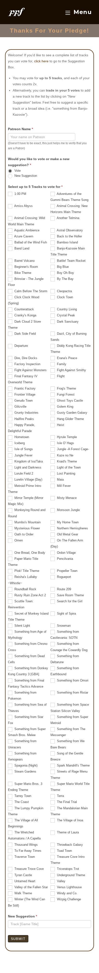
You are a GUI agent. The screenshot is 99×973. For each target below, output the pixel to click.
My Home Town (67, 522)
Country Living (66, 309)
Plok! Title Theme (26, 571)
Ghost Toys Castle (69, 400)
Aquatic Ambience (26, 230)
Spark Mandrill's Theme (73, 765)
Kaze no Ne (64, 455)
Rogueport (63, 577)
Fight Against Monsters (30, 370)
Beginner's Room (25, 267)
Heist (60, 425)
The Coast (21, 802)
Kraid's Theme (66, 461)
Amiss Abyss (23, 206)
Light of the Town (68, 467)
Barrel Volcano (24, 261)
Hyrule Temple (66, 437)
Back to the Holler (69, 236)
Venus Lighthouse (69, 887)
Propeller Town (66, 571)
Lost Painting (65, 473)
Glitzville (19, 406)
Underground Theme (70, 875)
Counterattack (23, 309)
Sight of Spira (66, 613)
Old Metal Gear (67, 534)
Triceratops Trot (67, 869)
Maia (60, 479)
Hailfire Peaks (23, 419)
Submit (18, 939)
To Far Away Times (27, 850)
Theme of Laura (67, 832)
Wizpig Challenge (68, 899)
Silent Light (21, 625)
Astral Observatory (69, 230)
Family (61, 364)
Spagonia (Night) (25, 765)
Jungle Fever (22, 455)
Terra (60, 796)
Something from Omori (72, 680)
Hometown (21, 437)
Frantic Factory (24, 388)
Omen (18, 540)
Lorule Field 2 (23, 473)
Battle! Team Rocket (71, 261)
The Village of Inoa (69, 820)
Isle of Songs (23, 449)
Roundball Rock (24, 589)
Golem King (64, 406)
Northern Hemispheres (72, 528)
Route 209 (63, 589)
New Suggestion (25, 176)
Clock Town (64, 297)
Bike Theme (22, 273)
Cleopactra (64, 291)
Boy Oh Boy (65, 273)
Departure (20, 346)
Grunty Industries (25, 412)
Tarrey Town (22, 796)
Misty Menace (66, 498)
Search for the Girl (69, 601)
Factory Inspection (26, 364)
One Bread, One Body (29, 552)
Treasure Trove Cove (28, 869)
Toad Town (64, 850)
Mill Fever (63, 486)
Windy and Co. (66, 893)
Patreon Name (20, 129)
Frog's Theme (66, 388)
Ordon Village (66, 552)
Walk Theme (22, 893)
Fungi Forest (65, 394)
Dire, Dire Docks (25, 358)
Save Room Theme (70, 595)
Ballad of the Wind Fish (30, 242)
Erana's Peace (66, 358)
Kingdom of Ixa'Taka (28, 461)
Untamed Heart (24, 881)
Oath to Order (23, 534)
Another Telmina (67, 218)
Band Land (21, 248)
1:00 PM (19, 194)
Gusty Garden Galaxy (71, 412)
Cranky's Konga (24, 315)
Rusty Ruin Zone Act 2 (29, 595)
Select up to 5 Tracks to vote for (35, 187)
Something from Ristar (72, 692)
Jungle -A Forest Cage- (72, 449)
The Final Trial (66, 802)
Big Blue (62, 267)
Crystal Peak (65, 315)
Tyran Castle (22, 875)
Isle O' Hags (65, 443)
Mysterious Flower (26, 528)
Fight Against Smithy (71, 370)
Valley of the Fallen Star (30, 887)
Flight (60, 376)
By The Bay (65, 279)
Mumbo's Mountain (27, 522)
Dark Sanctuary (67, 321)
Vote (17, 171)
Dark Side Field (24, 333)
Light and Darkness (27, 467)
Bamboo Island (67, 242)
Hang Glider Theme (70, 419)
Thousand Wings (25, 844)
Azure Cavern (23, 236)
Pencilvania (64, 559)
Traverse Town (24, 857)
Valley (60, 881)
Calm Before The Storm (30, 291)
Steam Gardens (24, 771)
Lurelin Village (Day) (27, 479)
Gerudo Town (23, 400)
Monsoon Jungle (68, 510)
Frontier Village (24, 394)
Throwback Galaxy (69, 844)
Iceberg (19, 443)
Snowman (63, 625)
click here (41, 61)
